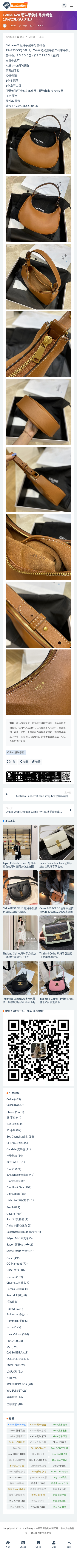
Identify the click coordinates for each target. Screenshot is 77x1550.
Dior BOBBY (38, 1448)
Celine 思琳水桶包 (38, 1431)
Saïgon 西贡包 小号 (18, 1244)
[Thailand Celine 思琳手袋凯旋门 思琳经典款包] (56, 932)
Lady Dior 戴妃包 (16, 1200)
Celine (13, 26)
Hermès (11, 1277)
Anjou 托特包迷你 (17, 1225)
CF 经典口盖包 (15, 1143)
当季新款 (12, 1156)
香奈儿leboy (59, 1483)
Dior (9, 1169)
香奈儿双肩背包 (17, 1496)
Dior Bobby (13, 1181)
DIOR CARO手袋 (16, 1461)
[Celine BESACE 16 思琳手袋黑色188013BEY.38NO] (20, 887)
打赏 (13, 761)
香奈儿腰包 (38, 1507)
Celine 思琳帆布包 (59, 1425)
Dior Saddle (13, 1194)
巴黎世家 (12, 1404)
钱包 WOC (13, 1162)
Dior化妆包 (38, 1466)
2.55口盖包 (13, 1124)
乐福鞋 (10, 1302)
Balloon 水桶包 (15, 1314)
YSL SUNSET (14, 1391)
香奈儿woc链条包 (17, 1490)
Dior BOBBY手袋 (59, 1449)
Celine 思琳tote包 (17, 1425)
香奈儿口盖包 (38, 1496)
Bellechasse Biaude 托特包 (22, 1232)
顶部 (69, 1547)
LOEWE (11, 1309)
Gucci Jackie (17, 1477)
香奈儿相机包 (17, 1507)
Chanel (10, 1112)
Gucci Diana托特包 (59, 1472)
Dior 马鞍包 (17, 1471)
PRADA (11, 1341)
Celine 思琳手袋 (15, 752)
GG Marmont (14, 1264)
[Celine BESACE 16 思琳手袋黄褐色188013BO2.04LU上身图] (56, 887)
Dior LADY (59, 1460)
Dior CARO (59, 1454)
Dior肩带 (59, 1466)
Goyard (11, 1214)
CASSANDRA (15, 1352)
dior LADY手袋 (17, 1466)
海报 (25, 761)
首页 (22, 37)
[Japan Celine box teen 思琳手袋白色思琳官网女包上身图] (20, 847)
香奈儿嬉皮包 (59, 1496)
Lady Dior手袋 (60, 1478)
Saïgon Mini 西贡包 (18, 1238)
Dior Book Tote (15, 1187)
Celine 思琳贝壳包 (59, 1437)
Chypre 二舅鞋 (15, 1283)
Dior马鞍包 (38, 1471)
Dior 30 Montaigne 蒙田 (17, 1449)
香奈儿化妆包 (59, 1490)
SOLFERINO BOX (17, 1384)
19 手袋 (11, 1117)
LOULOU (12, 1371)
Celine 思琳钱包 (38, 1443)
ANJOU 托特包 (15, 1219)
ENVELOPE (13, 1365)
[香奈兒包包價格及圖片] (5, 26)
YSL (9, 1347)
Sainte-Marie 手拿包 (18, 1251)
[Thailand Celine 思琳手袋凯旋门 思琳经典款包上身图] (20, 932)
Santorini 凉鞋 (15, 1295)
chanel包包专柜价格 (41, 1533)
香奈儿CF (38, 1483)
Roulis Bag (27, 1528)
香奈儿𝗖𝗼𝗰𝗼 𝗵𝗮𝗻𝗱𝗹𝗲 (59, 1507)
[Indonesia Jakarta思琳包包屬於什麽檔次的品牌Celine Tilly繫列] (20, 978)
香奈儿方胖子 (38, 1501)
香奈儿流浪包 (59, 1501)
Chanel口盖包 (59, 1443)
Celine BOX (13, 1105)
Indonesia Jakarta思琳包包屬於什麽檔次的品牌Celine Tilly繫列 (19, 1002)
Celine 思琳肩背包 (17, 1437)
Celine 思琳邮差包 (17, 1443)
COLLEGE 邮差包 (16, 1359)
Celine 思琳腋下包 (38, 1437)
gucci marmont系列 (38, 1478)
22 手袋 (11, 1130)
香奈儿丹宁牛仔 (38, 1490)
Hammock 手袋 (15, 1321)
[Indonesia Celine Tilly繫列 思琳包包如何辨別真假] (56, 978)
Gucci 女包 (13, 1270)
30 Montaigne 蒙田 (18, 1175)
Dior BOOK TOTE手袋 (38, 1455)
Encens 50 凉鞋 (15, 1289)
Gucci (10, 1258)
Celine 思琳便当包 (38, 1425)
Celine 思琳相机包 (59, 1431)
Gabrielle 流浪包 (16, 1149)
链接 (38, 761)
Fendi (10, 1207)
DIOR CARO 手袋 (38, 1461)
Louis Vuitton (14, 1334)
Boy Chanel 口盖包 (17, 1137)
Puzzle (10, 1327)
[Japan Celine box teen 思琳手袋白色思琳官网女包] (56, 842)
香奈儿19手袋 (17, 1484)
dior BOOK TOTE (17, 1455)
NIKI (9, 1378)
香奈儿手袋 (17, 1501)
